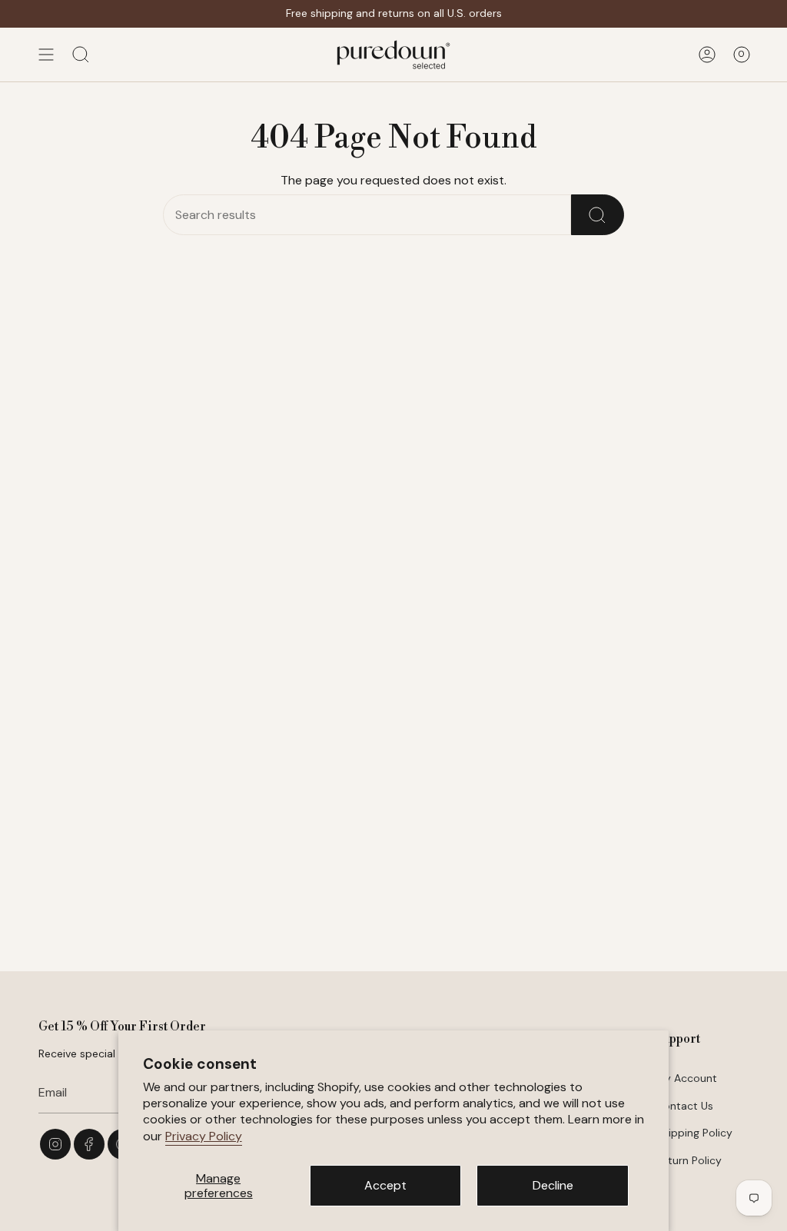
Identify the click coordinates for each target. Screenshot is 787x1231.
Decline (553, 1185)
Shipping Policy (694, 1133)
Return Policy (689, 1160)
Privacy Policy (203, 1136)
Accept (385, 1185)
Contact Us (684, 1106)
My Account (686, 1078)
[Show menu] (46, 54)
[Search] (597, 214)
